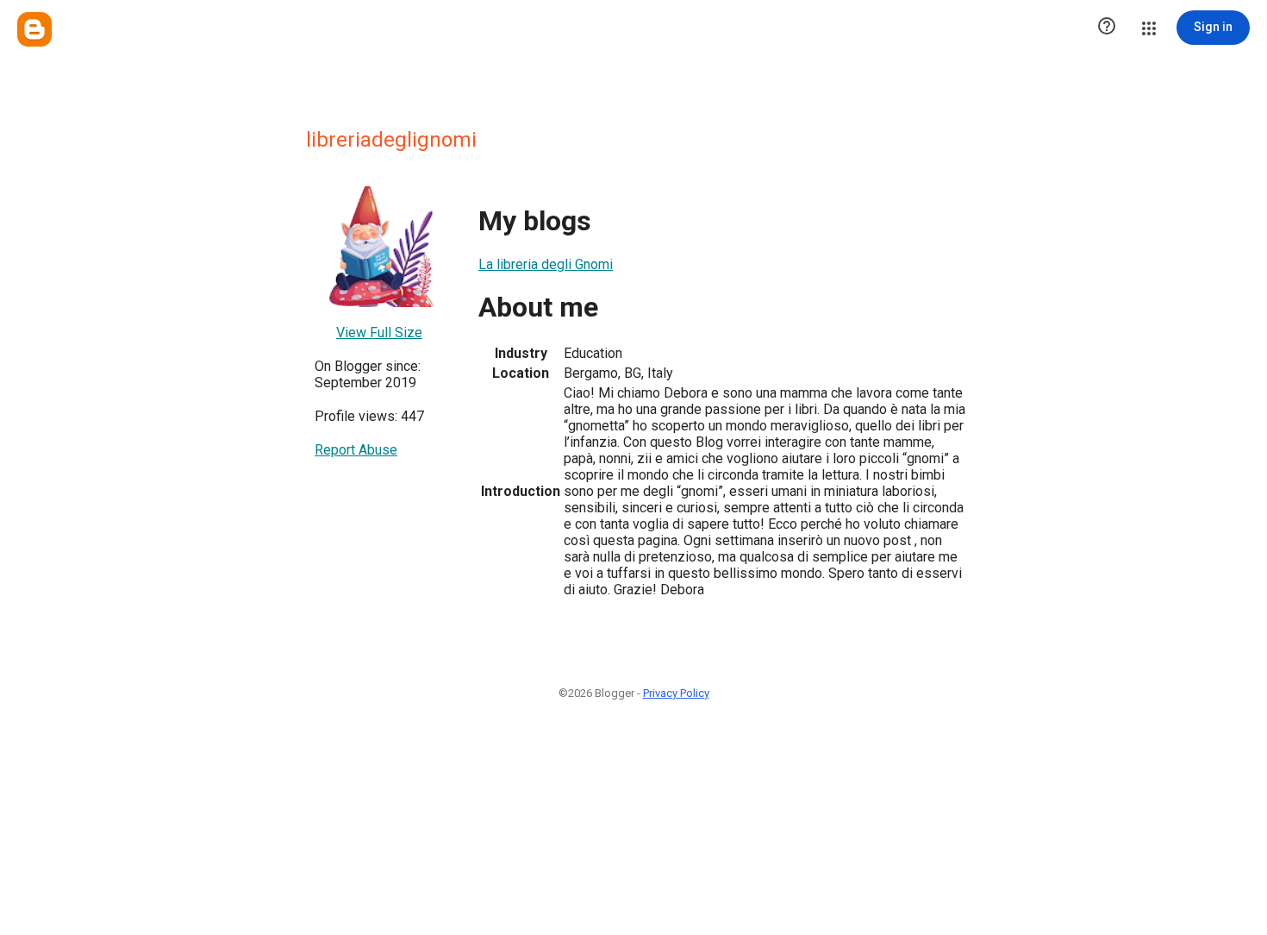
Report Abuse (356, 450)
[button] (1106, 27)
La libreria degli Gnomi (545, 264)
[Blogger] (34, 29)
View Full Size (379, 332)
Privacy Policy (676, 693)
